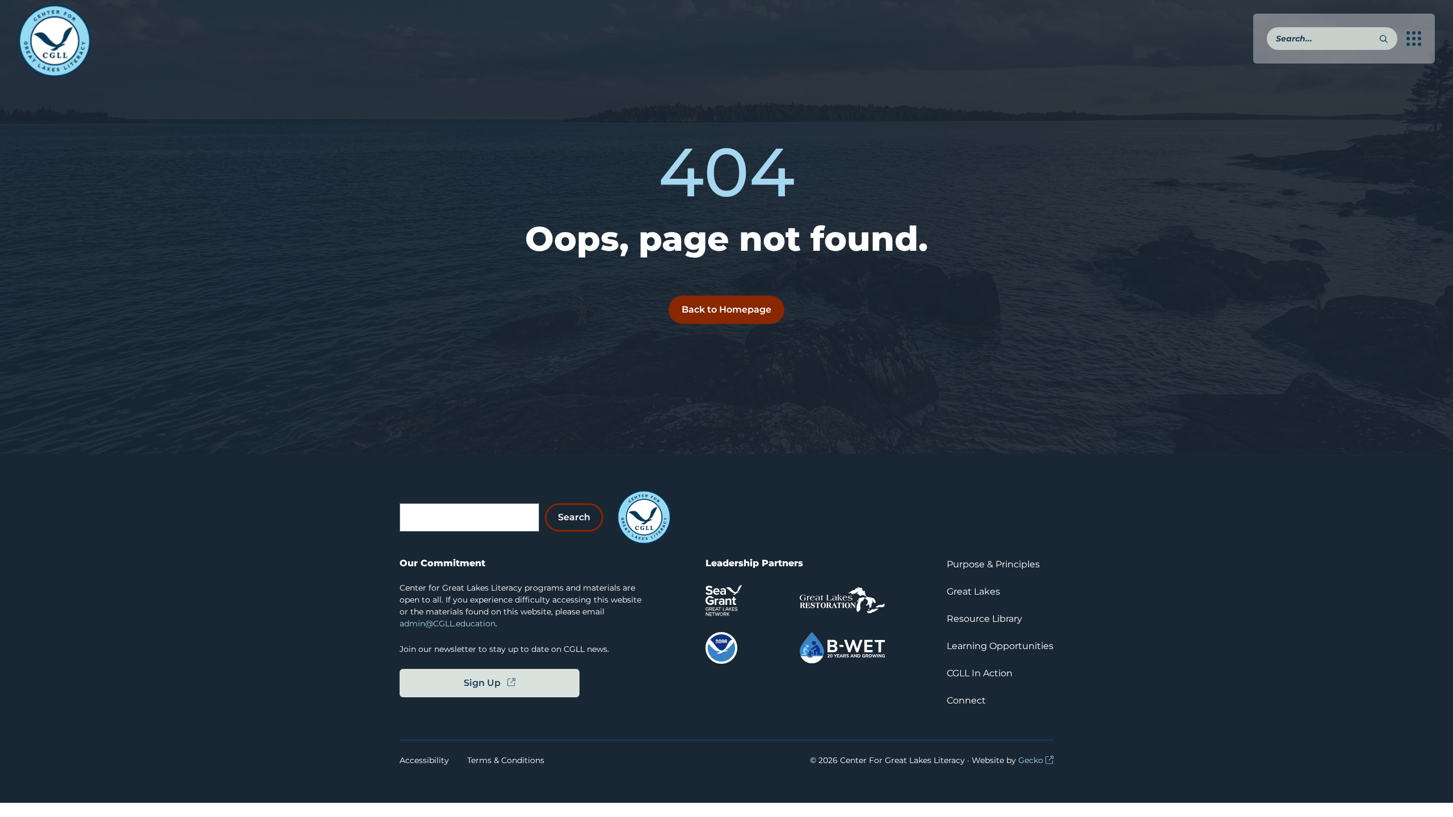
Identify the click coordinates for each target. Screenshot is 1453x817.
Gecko (1030, 760)
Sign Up (482, 682)
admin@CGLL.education (447, 623)
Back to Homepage (726, 309)
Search (574, 517)
